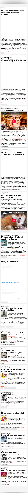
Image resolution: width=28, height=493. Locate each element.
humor (13, 189)
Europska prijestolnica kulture (6, 189)
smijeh (3, 52)
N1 (15, 209)
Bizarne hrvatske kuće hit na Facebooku (12, 333)
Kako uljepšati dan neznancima (10, 261)
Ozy (12, 462)
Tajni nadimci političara (7, 394)
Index (17, 444)
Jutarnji (22, 427)
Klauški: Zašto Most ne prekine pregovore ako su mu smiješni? (13, 370)
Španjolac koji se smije (13, 474)
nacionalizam (8, 326)
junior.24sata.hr (4, 361)
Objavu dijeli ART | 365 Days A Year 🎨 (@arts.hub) (14, 298)
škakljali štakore (15, 248)
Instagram (3, 302)
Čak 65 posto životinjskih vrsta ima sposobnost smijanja (11, 196)
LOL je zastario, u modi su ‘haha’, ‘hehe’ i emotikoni (12, 414)
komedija (15, 189)
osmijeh (3, 104)
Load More (14, 488)
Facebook (7, 344)
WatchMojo (6, 146)
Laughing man (4, 484)
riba (5, 446)
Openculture (22, 255)
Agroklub (15, 187)
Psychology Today (8, 51)
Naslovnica (2, 4)
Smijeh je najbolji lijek (7, 350)
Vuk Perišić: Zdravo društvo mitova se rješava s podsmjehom (11, 309)
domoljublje (3, 326)
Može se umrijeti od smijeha (9, 452)
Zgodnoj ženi (17, 136)
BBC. (7, 482)
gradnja (10, 344)
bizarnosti (3, 344)
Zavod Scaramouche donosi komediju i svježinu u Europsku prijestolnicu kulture (12, 153)
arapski (18, 473)
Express (7, 405)
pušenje (3, 446)
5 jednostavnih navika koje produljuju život (13, 435)
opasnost (3, 464)
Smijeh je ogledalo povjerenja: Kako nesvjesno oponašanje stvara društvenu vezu (13, 60)
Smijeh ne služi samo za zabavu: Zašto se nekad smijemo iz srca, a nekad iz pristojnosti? (12, 12)
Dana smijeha (18, 356)
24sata (2, 386)
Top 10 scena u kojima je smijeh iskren (12, 110)
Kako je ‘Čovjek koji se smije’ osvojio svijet (13, 470)
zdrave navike (12, 446)
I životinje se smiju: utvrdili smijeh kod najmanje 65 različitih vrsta (12, 238)
